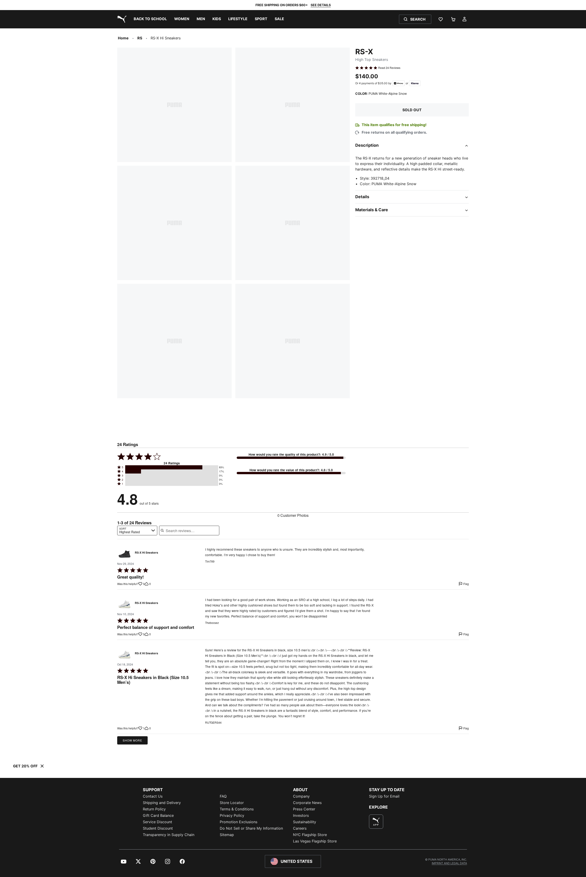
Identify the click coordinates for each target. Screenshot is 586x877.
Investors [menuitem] (301, 815)
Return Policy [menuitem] (154, 809)
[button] (171, 467)
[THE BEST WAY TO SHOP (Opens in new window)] (376, 822)
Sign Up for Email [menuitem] (384, 796)
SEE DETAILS (321, 5)
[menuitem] (150, 19)
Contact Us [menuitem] (153, 796)
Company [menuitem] (301, 796)
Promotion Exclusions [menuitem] (238, 822)
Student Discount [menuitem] (158, 828)
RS (139, 38)
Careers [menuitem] (300, 828)
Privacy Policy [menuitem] (232, 815)
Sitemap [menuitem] (227, 834)
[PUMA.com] (121, 19)
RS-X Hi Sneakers (146, 553)
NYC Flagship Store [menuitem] (310, 834)
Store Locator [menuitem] (232, 802)
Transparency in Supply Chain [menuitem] (168, 834)
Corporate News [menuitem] (307, 802)
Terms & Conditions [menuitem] (237, 809)
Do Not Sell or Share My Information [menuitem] (251, 828)
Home (123, 38)
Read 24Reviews (389, 68)
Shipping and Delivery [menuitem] (162, 802)
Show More (132, 740)
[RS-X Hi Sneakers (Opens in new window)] (124, 554)
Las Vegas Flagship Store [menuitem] (315, 841)
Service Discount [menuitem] (157, 822)
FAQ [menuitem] (223, 796)
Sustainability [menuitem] (304, 822)
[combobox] (137, 530)
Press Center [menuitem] (304, 809)
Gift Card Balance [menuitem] (158, 815)
